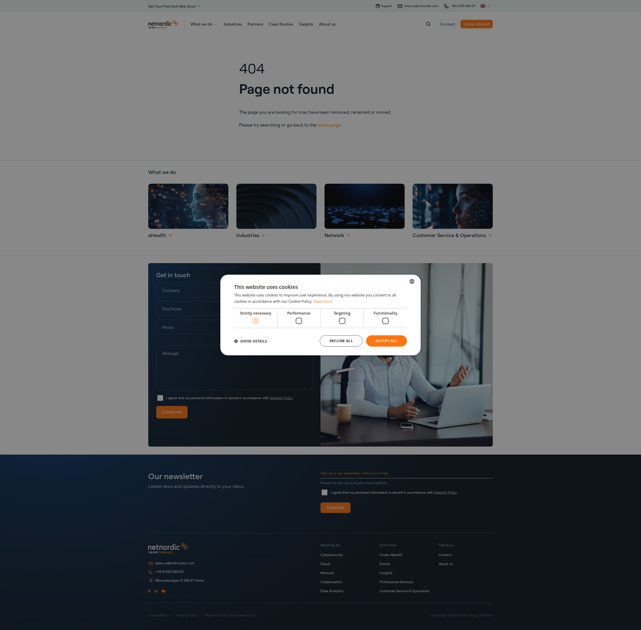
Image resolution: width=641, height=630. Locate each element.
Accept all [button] (386, 340)
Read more (322, 301)
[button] (250, 341)
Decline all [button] (341, 340)
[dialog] (320, 315)
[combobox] (411, 281)
